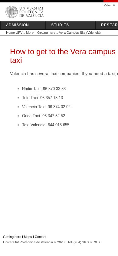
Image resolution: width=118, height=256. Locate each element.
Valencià (110, 5)
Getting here (46, 32)
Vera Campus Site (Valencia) (80, 32)
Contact (40, 237)
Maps (28, 237)
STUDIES (60, 25)
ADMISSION (17, 25)
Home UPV (14, 32)
